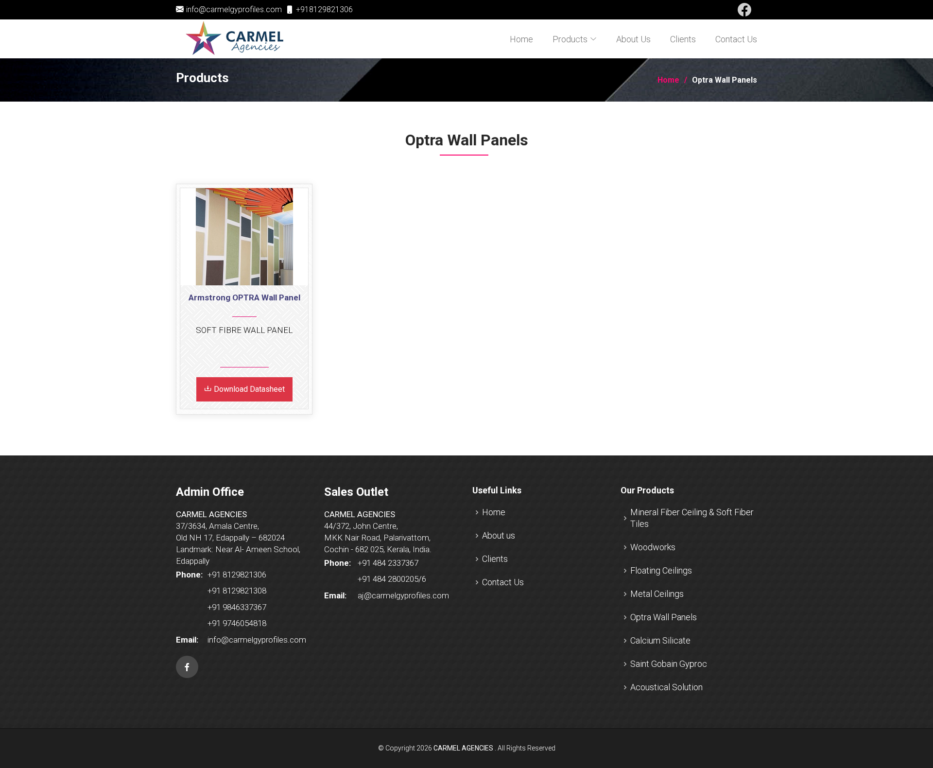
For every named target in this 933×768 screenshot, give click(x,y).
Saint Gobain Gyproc (668, 664)
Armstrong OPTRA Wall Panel (244, 297)
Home (521, 39)
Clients (683, 39)
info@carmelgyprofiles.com (234, 9)
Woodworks (652, 547)
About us (498, 535)
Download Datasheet (248, 389)
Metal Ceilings (657, 594)
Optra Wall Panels (663, 617)
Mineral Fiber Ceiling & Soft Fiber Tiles (692, 518)
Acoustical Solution (666, 687)
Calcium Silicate (660, 640)
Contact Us (736, 39)
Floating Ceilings (661, 570)
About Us (633, 39)
